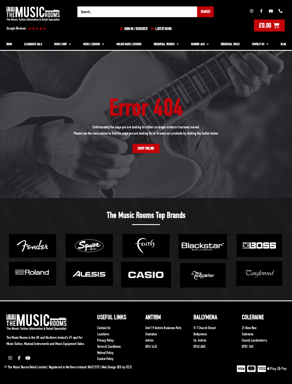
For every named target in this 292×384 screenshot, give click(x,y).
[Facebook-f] (261, 11)
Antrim (153, 317)
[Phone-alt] (280, 11)
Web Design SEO (111, 367)
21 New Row (249, 328)
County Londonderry (254, 340)
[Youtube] (271, 11)
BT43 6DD (199, 346)
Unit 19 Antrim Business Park (163, 328)
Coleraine (253, 317)
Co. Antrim (199, 340)
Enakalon (151, 334)
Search (205, 11)
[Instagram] (251, 11)
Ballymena (205, 317)
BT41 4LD (151, 346)
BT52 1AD (247, 346)
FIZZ (128, 367)
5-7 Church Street (204, 328)
